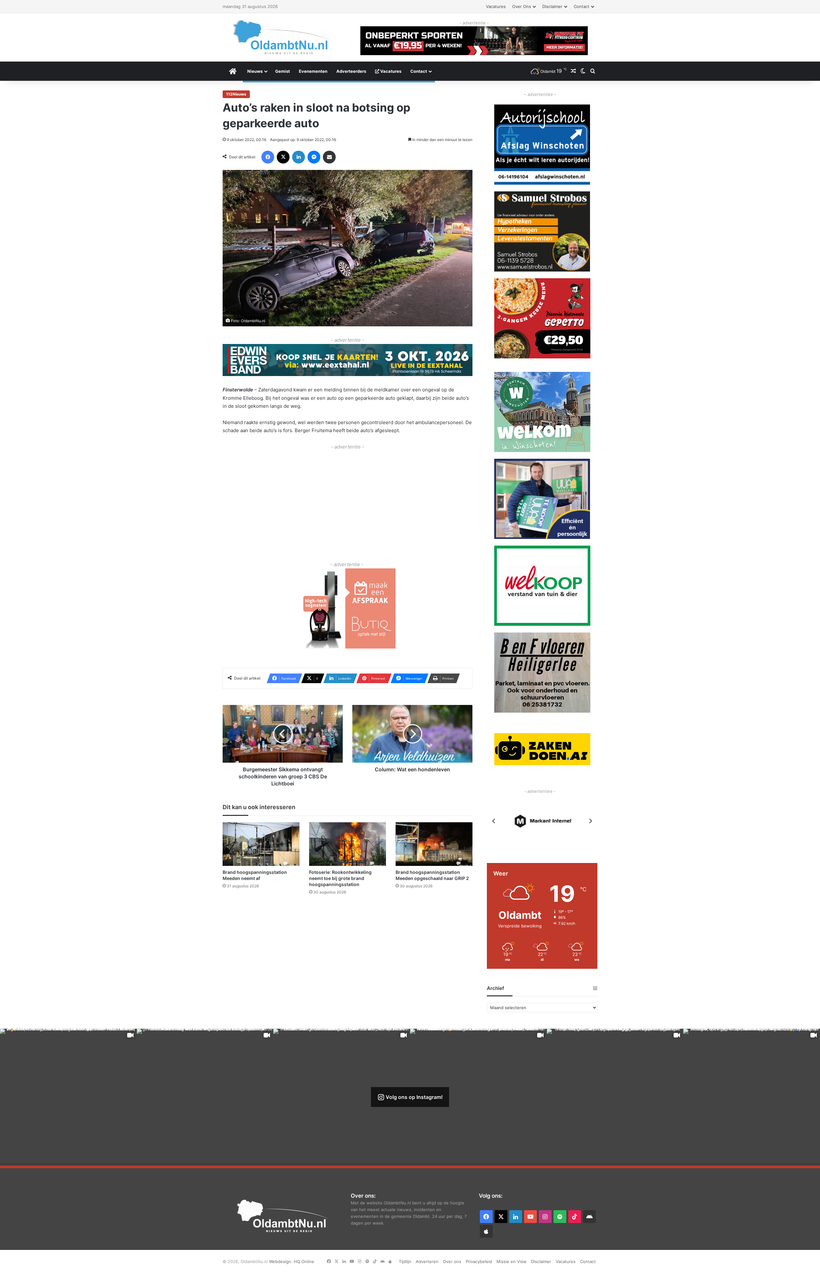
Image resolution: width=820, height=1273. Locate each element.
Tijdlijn (405, 1261)
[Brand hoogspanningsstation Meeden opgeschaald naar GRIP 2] (434, 844)
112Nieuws (236, 94)
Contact (581, 6)
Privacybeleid (479, 1261)
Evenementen (313, 71)
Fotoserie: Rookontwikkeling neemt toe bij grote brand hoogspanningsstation (340, 878)
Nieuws (255, 71)
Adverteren (427, 1261)
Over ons (521, 6)
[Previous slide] (493, 821)
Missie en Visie (511, 1261)
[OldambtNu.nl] (282, 37)
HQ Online (304, 1261)
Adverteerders (351, 71)
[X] (283, 157)
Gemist (282, 71)
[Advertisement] (347, 495)
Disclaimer (552, 6)
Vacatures (496, 6)
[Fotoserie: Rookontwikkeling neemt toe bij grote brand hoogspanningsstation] (347, 844)
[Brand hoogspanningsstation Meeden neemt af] (261, 844)
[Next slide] (590, 821)
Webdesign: (281, 1261)
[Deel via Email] (329, 157)
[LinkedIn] (298, 157)
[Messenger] (314, 157)
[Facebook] (267, 157)
